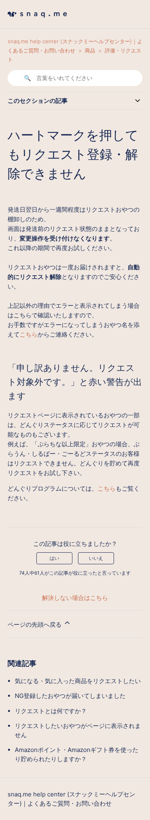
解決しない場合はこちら (75, 597)
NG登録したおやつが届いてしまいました (70, 696)
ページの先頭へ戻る (35, 624)
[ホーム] (37, 20)
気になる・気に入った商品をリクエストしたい (78, 681)
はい (54, 558)
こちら (29, 334)
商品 (90, 50)
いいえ (96, 558)
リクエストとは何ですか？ (51, 711)
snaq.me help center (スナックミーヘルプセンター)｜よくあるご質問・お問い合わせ (71, 798)
